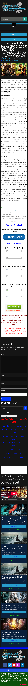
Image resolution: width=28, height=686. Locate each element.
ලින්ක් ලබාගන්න (14, 526)
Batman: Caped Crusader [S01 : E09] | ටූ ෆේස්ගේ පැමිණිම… (13, 519)
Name (3, 375)
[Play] (2, 499)
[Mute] (23, 499)
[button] (14, 24)
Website (3, 391)
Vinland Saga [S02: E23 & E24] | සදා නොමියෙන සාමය (13, 633)
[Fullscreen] (25, 499)
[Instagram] (18, 665)
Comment (4, 354)
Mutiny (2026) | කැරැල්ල (10, 605)
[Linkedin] (22, 665)
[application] (14, 493)
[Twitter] (10, 665)
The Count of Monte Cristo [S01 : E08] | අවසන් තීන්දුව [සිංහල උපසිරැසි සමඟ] (13, 548)
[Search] (25, 19)
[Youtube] (14, 665)
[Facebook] (5, 665)
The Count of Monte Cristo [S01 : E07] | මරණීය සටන (13, 578)
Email (3, 383)
